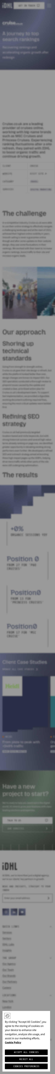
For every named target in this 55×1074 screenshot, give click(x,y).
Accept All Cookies (26, 1052)
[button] (7, 1015)
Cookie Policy (13, 1042)
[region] (26, 1041)
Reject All (26, 1059)
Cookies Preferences (26, 1066)
